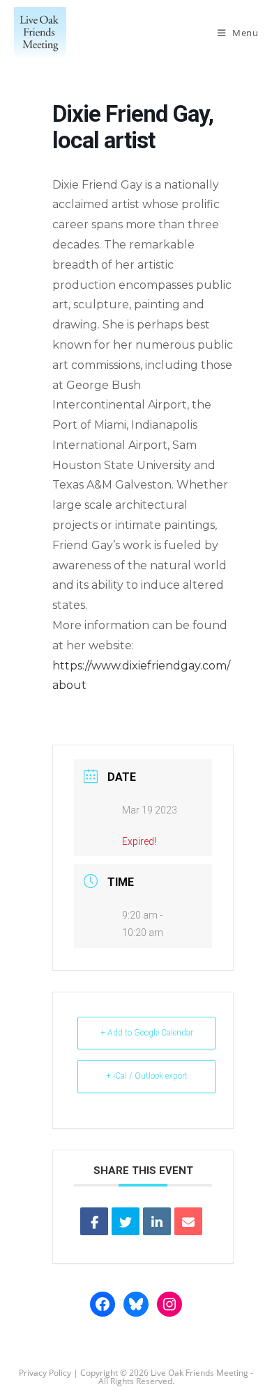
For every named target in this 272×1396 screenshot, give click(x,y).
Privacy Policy (45, 1373)
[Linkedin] (157, 1221)
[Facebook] (102, 1304)
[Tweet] (125, 1221)
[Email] (188, 1221)
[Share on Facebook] (94, 1221)
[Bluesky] (136, 1304)
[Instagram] (169, 1304)
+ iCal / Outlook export (147, 1076)
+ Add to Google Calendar (146, 1033)
